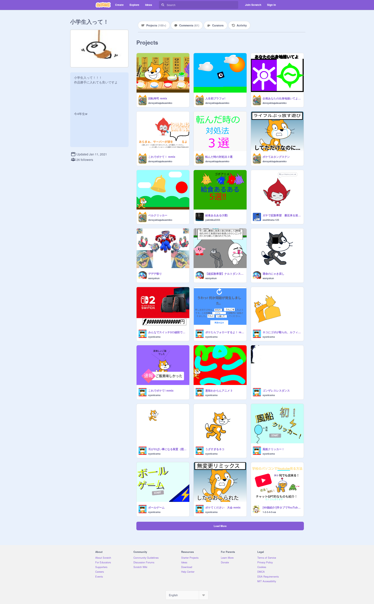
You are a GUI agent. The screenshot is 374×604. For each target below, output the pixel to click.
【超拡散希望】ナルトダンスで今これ (224, 273)
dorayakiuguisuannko (160, 103)
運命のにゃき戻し (273, 273)
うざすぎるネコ (214, 449)
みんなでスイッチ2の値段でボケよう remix (167, 332)
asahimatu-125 (271, 220)
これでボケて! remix (161, 390)
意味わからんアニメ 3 (218, 390)
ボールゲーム (156, 507)
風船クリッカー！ (273, 449)
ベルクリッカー (157, 215)
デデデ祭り (155, 273)
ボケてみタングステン (276, 157)
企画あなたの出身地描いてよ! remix (282, 98)
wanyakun (154, 278)
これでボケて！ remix (161, 157)
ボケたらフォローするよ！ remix (224, 332)
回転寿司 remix (157, 98)
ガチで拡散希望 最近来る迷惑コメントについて (282, 215)
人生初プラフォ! (215, 98)
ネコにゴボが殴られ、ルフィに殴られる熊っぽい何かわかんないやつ (282, 332)
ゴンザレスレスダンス (276, 390)
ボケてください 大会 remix (223, 507)
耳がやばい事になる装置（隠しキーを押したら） (167, 449)
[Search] (163, 5)
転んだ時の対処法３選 (219, 157)
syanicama (154, 336)
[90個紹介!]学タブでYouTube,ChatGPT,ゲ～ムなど (282, 507)
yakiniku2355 (212, 220)
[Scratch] (103, 5)
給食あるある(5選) (216, 215)
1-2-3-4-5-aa (269, 512)
